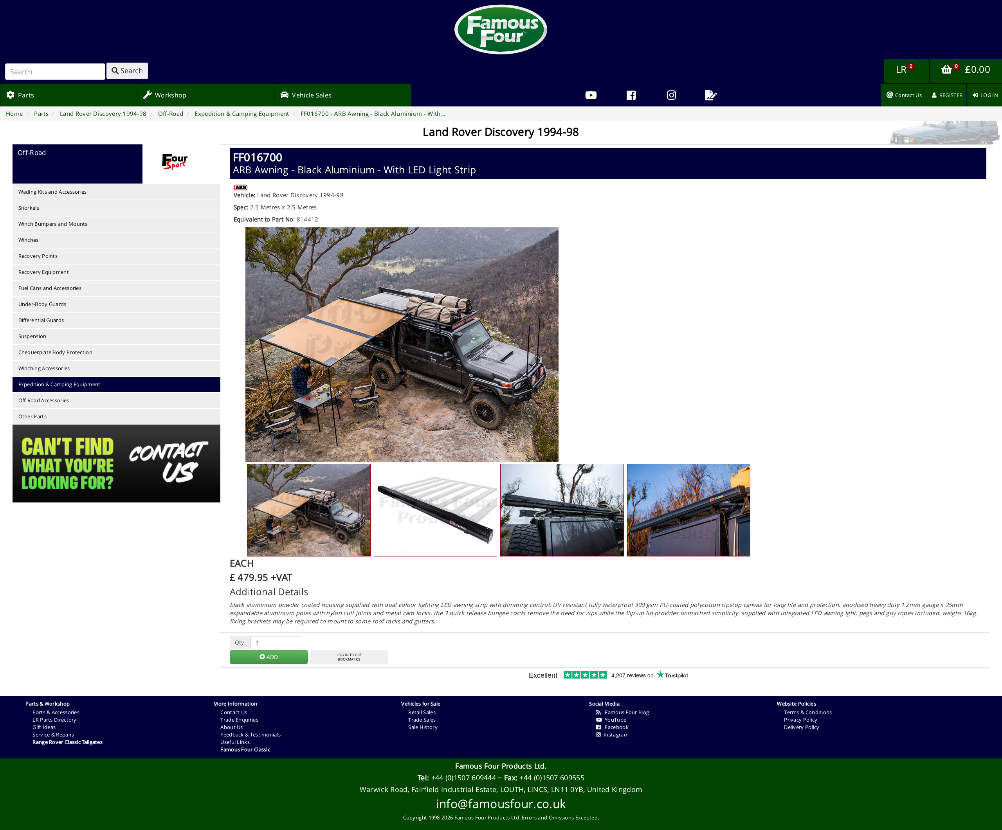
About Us (231, 727)
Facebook (615, 727)
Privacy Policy (800, 719)
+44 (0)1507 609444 (463, 777)
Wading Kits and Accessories (52, 191)
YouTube (614, 719)
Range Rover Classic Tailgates (67, 741)
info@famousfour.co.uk (501, 804)
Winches (28, 239)
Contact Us (233, 712)
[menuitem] (631, 95)
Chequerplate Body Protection (55, 352)
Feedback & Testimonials (250, 734)
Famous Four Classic (245, 749)
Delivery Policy (802, 727)
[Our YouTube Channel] (591, 95)
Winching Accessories (44, 368)
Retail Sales (422, 712)
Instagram (615, 734)
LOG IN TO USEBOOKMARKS (349, 657)
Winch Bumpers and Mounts (53, 223)
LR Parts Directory (54, 719)
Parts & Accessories (55, 712)
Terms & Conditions (808, 712)
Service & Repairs (53, 734)
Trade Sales (422, 719)
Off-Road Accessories (43, 400)
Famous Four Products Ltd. (501, 766)
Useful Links (235, 741)
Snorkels (28, 207)
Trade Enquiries (239, 719)
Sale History (423, 727)
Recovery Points (38, 255)
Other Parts (32, 416)
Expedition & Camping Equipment (59, 384)
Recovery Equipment (43, 271)
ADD (271, 657)
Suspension (32, 336)
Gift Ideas (44, 727)
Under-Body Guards (42, 304)
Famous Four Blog (625, 712)
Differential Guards (41, 320)
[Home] (501, 29)
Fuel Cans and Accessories (50, 288)
